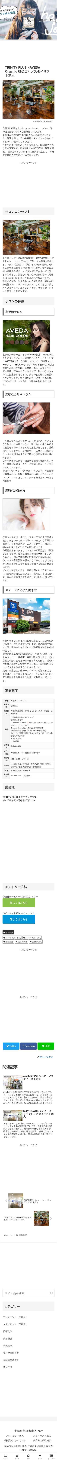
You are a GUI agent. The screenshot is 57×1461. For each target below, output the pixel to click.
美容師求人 (37, 941)
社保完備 (7, 1345)
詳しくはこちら (19, 902)
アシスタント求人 (15, 1435)
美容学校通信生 (11, 1359)
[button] (51, 1293)
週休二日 (7, 1367)
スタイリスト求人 (33, 937)
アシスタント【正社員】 (15, 1317)
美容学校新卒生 (11, 1352)
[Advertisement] (28, 51)
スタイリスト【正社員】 (15, 1324)
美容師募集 (22, 941)
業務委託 (9, 932)
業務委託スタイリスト (15, 1440)
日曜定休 (7, 1331)
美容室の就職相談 (42, 1440)
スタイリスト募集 (13, 937)
